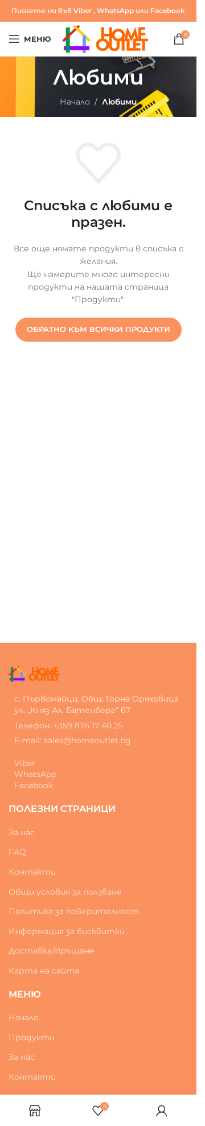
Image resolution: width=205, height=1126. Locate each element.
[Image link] (34, 673)
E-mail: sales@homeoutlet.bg (72, 740)
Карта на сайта (44, 970)
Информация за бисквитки (67, 931)
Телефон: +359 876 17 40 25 (68, 725)
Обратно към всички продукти (98, 329)
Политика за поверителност (74, 911)
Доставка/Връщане (52, 950)
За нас (22, 832)
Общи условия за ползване (65, 892)
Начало (75, 102)
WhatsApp (115, 10)
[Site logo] (105, 38)
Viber (82, 10)
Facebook (167, 10)
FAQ (17, 852)
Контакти (32, 872)
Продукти (32, 1037)
